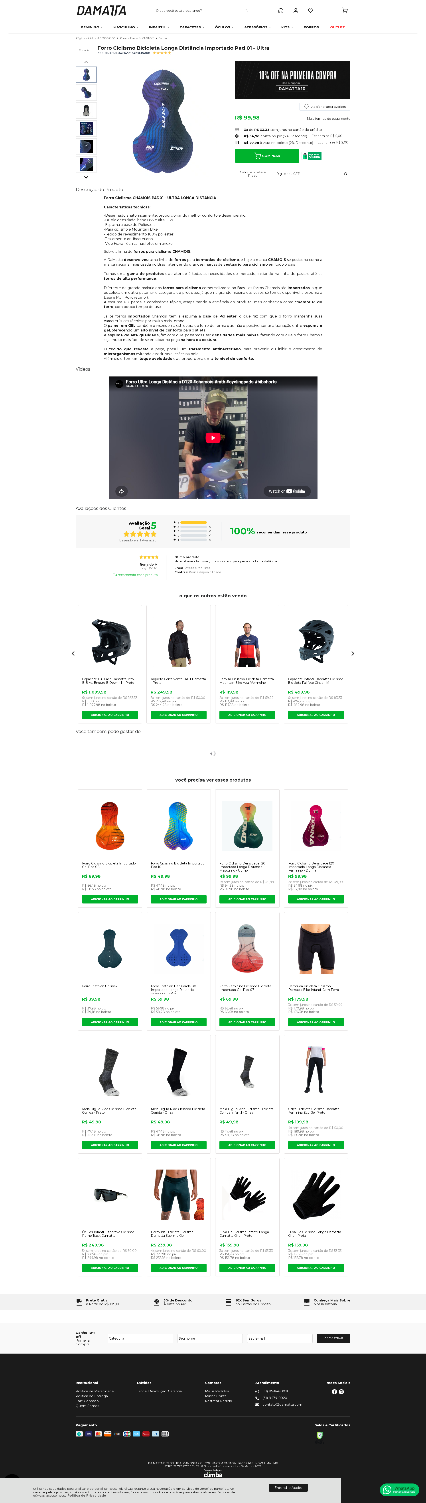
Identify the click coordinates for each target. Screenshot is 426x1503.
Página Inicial (85, 38)
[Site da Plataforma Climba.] (213, 1474)
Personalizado (129, 38)
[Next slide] (86, 176)
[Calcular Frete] (345, 173)
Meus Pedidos (217, 1391)
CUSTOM (148, 38)
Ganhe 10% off (85, 1334)
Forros (163, 38)
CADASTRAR (333, 1338)
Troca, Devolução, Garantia (159, 1391)
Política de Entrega (92, 1396)
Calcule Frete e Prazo (253, 173)
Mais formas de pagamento (328, 118)
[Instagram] (341, 1393)
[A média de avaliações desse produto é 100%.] (162, 52)
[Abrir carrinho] (344, 10)
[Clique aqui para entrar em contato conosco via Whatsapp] (399, 1489)
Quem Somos (87, 1406)
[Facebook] (334, 1393)
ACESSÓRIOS (106, 38)
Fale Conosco (87, 1401)
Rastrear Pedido (218, 1401)
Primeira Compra (83, 1342)
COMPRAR (271, 156)
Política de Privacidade (86, 1495)
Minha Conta (216, 1396)
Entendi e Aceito (288, 1487)
